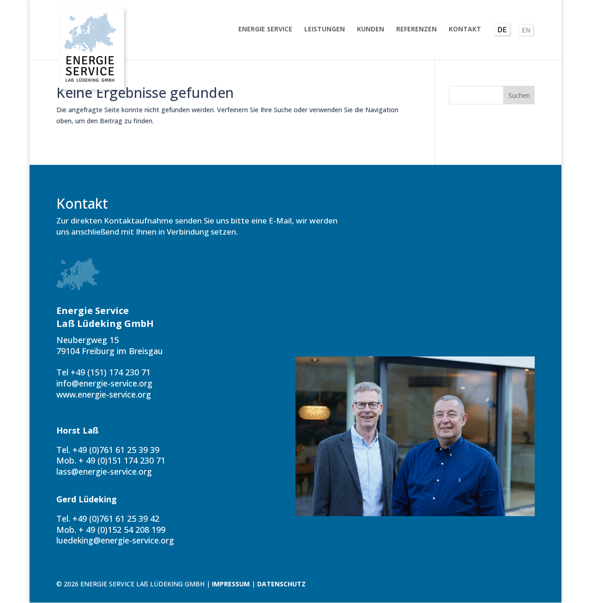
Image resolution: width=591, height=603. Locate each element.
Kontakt (465, 29)
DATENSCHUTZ (281, 583)
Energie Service (265, 29)
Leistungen (324, 29)
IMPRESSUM (231, 583)
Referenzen (416, 29)
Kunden (370, 29)
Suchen (519, 95)
